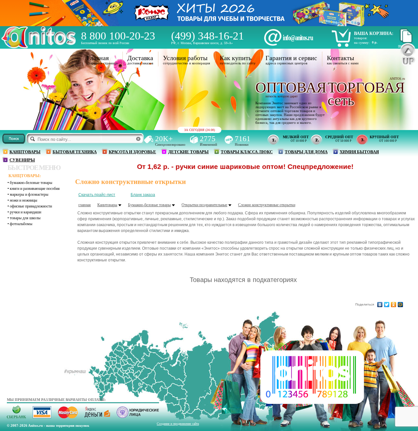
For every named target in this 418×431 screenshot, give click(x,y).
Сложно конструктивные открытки (266, 205)
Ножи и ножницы (23, 200)
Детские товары (188, 151)
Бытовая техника (75, 151)
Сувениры (22, 159)
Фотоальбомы (21, 224)
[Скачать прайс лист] (405, 42)
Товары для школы (25, 218)
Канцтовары (24, 151)
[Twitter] (386, 304)
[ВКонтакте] (380, 304)
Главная (98, 57)
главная (84, 205)
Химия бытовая (359, 151)
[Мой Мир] (400, 304)
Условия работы (185, 57)
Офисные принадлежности (31, 206)
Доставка (140, 57)
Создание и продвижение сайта (178, 423)
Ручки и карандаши (25, 212)
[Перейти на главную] (38, 46)
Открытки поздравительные (204, 205)
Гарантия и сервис (291, 57)
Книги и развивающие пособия (35, 188)
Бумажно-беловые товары (31, 182)
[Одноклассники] (393, 304)
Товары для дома (306, 151)
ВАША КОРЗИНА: (374, 33)
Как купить (235, 57)
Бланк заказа (143, 194)
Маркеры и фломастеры (29, 194)
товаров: (360, 38)
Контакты (340, 57)
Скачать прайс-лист (96, 194)
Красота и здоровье (132, 151)
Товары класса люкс (247, 151)
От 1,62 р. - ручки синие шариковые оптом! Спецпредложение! (227, 166)
